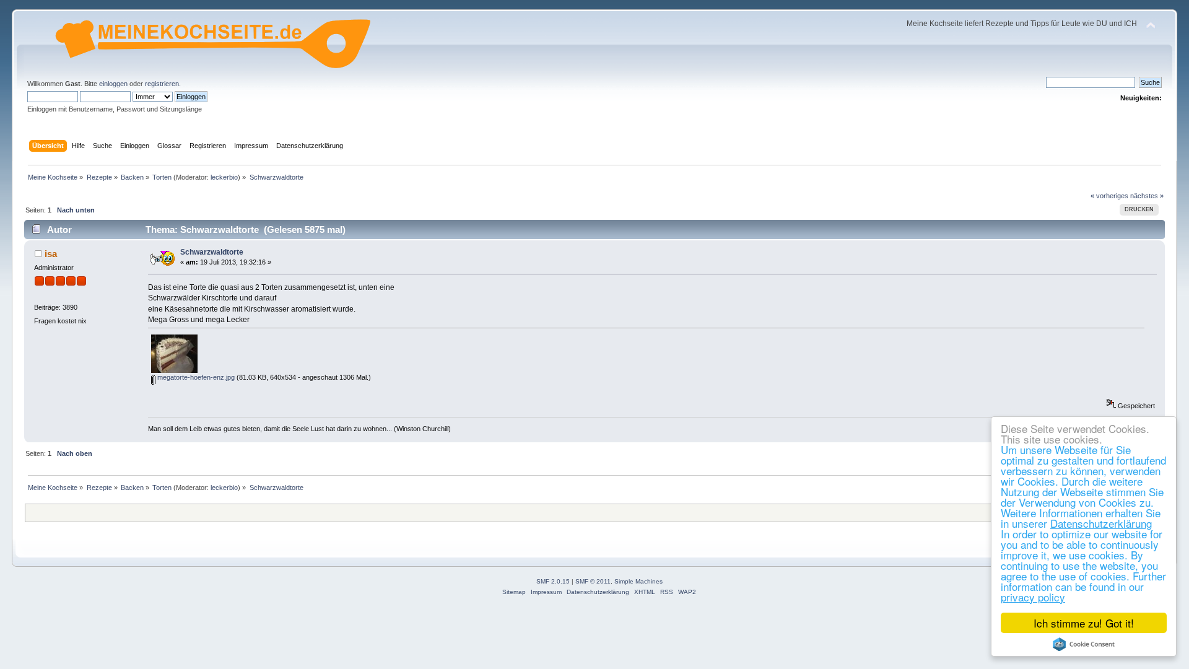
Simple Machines (638, 581)
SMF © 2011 (593, 581)
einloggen (113, 83)
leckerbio (224, 177)
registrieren (162, 83)
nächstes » (1147, 195)
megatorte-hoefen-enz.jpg (195, 377)
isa (51, 253)
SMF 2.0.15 (553, 581)
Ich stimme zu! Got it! (1084, 623)
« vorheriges (1109, 195)
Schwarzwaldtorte (211, 252)
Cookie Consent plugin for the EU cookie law (1084, 644)
